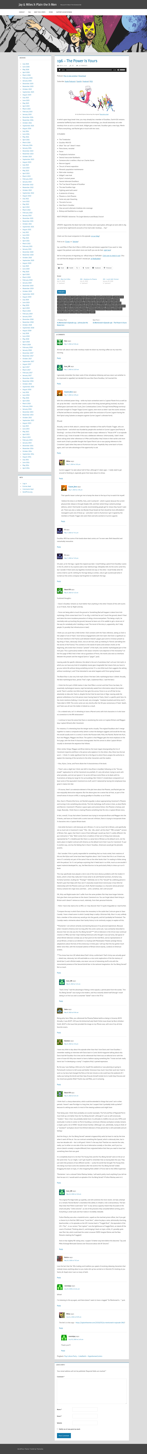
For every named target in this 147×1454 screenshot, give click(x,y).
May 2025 (26, 103)
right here (107, 250)
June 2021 (26, 235)
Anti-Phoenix (82, 297)
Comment (60, 1377)
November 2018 (28, 322)
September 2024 (28, 126)
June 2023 (26, 168)
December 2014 (28, 446)
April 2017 (26, 367)
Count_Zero (68, 392)
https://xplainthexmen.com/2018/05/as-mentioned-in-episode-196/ (100, 1322)
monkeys (116, 306)
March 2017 (26, 370)
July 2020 (26, 266)
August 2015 (27, 423)
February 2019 (27, 314)
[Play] (60, 70)
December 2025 (28, 83)
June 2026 (26, 67)
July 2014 (26, 460)
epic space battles (78, 303)
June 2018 (26, 336)
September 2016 (28, 387)
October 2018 (27, 325)
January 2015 (27, 443)
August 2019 (27, 297)
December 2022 (28, 185)
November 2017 (28, 356)
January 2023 (27, 182)
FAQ (29, 12)
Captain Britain (118, 297)
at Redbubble (95, 259)
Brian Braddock (107, 297)
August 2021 (27, 229)
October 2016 (27, 384)
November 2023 (28, 154)
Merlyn (102, 306)
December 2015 (28, 412)
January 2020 (27, 283)
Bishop (98, 297)
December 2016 (28, 378)
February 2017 (27, 373)
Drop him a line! (104, 114)
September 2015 (28, 420)
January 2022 (27, 215)
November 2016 (28, 381)
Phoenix (108, 309)
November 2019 (28, 288)
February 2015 (27, 440)
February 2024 (27, 145)
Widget (92, 312)
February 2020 (27, 280)
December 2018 (28, 319)
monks (123, 306)
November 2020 (28, 255)
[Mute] (118, 70)
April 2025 (26, 106)
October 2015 (27, 418)
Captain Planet (78, 300)
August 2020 (27, 263)
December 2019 (28, 286)
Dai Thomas (107, 300)
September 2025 (28, 92)
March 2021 (26, 243)
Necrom (68, 309)
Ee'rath (68, 303)
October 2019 (27, 291)
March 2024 (27, 142)
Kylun (119, 303)
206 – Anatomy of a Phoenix (88, 279)
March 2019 (27, 311)
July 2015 (26, 426)
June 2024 (26, 134)
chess (92, 300)
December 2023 (28, 151)
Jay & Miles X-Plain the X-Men (38, 4)
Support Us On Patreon (64, 12)
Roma (78, 312)
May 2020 (26, 272)
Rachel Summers (63, 312)
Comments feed (28, 489)
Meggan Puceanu (92, 306)
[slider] (123, 69)
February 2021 (27, 246)
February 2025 (27, 112)
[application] (91, 70)
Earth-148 (61, 303)
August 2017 (27, 364)
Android (86, 81)
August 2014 (27, 457)
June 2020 (26, 269)
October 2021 (27, 224)
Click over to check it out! (111, 256)
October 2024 (27, 123)
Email (59, 1416)
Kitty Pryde (102, 303)
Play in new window (70, 76)
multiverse (61, 309)
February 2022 (27, 213)
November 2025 (28, 86)
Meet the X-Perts (39, 12)
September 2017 (28, 361)
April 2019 (26, 308)
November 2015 (28, 415)
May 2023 (26, 171)
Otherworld (100, 309)
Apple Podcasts (70, 81)
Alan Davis (61, 297)
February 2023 (27, 179)
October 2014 (27, 451)
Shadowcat (85, 312)
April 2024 (26, 140)
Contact (22, 12)
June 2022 (26, 201)
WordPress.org (27, 492)
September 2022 (28, 193)
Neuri (74, 309)
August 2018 (27, 330)
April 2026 (26, 72)
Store (51, 12)
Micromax (109, 306)
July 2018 (26, 333)
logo (68, 306)
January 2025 (27, 114)
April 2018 (26, 342)
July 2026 (26, 64)
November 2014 (28, 448)
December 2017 (28, 353)
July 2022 (26, 199)
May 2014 (26, 465)
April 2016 (26, 401)
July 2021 (26, 232)
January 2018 (27, 350)
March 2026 (27, 75)
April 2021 (26, 241)
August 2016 (27, 389)
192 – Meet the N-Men (63, 279)
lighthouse (61, 306)
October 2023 (27, 156)
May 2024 (26, 137)
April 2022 (26, 207)
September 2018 (28, 328)
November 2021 (28, 221)
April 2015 (26, 434)
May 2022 (26, 204)
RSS (91, 81)
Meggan (83, 306)
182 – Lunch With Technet (111, 279)
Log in (25, 483)
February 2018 (27, 347)
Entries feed (27, 486)
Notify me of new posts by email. (69, 1429)
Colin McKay (99, 300)
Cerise (86, 300)
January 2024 (27, 148)
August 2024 (27, 128)
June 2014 (26, 462)
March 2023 (26, 176)
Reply (59, 358)
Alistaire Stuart (71, 297)
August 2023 (27, 162)
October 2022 (27, 190)
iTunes (67, 241)
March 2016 (27, 403)
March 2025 (27, 109)
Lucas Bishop (75, 306)
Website (59, 1423)
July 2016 (26, 392)
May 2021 (26, 238)
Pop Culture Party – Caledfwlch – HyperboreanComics (83, 1356)
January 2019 (27, 316)
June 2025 (26, 100)
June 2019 (26, 302)
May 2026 (26, 69)
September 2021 (28, 227)
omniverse (91, 309)
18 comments (83, 66)
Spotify (79, 81)
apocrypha (91, 297)
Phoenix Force (117, 309)
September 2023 (28, 159)
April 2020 (26, 274)
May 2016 (26, 398)
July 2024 (26, 131)
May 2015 (26, 432)
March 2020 (27, 277)
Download (82, 76)
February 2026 (27, 78)
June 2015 (26, 429)
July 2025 (26, 98)
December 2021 (28, 218)
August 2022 (27, 196)
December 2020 (28, 252)
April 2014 (26, 468)
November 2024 (28, 120)
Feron (95, 303)
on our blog (95, 236)
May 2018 (26, 339)
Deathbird (116, 300)
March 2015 (27, 437)
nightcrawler (82, 309)
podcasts (61, 292)
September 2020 (28, 260)
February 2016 (27, 406)
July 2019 (26, 300)
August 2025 (27, 95)
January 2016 (27, 409)
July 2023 (26, 165)
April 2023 (26, 173)
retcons (72, 312)
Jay (73, 66)
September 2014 (28, 454)
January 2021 (27, 249)
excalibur (88, 303)
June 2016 (26, 395)
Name (59, 1409)
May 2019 (26, 305)
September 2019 (28, 294)
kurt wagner (111, 303)
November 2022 (28, 187)
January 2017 (27, 375)
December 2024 (28, 117)
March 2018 (27, 345)
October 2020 (27, 258)
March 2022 (26, 210)
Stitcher (75, 241)
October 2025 (27, 89)
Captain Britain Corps (65, 300)
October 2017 (27, 359)
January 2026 (27, 81)
